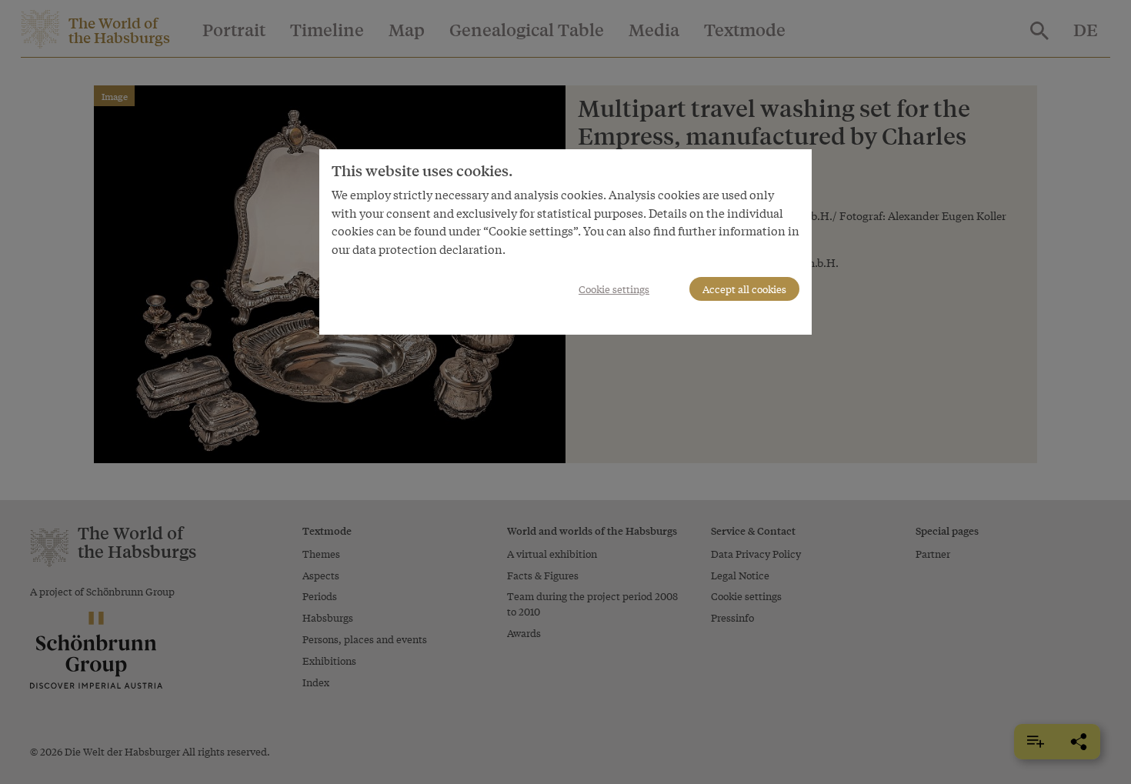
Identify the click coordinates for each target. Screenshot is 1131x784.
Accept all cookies (744, 289)
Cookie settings (614, 289)
